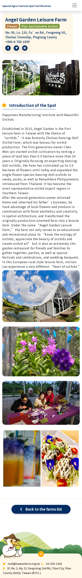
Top (71, 558)
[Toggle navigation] (74, 5)
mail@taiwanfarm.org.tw (24, 564)
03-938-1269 (54, 564)
